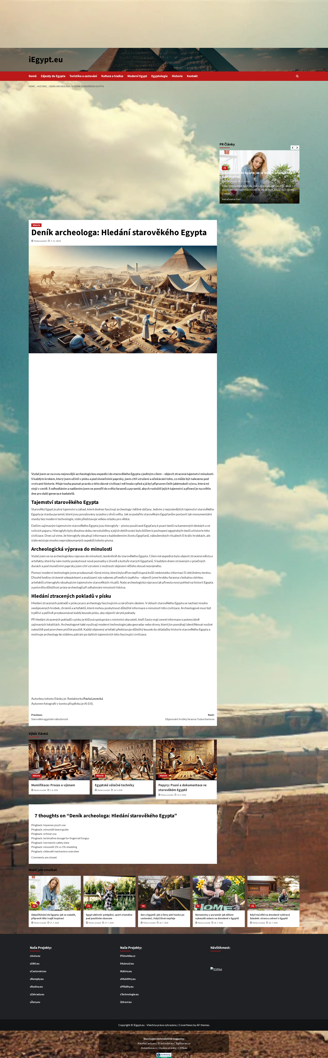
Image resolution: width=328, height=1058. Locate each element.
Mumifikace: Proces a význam (53, 785)
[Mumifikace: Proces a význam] (59, 760)
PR (225, 167)
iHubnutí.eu (127, 963)
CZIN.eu (182, 1047)
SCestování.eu (166, 1043)
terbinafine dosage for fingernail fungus (66, 838)
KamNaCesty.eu (147, 1043)
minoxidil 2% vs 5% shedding (60, 846)
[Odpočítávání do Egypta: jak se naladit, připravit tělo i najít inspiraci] (55, 893)
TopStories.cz (183, 1043)
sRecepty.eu (37, 978)
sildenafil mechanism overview (61, 851)
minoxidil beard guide (56, 829)
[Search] (297, 76)
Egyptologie (159, 76)
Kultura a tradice (112, 76)
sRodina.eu (36, 986)
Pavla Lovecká (40, 241)
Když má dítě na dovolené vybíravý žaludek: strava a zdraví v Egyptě (270, 916)
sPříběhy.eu (127, 986)
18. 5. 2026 (118, 790)
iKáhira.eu (126, 971)
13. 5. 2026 (181, 795)
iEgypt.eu (46, 59)
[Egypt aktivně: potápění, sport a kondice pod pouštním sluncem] (109, 893)
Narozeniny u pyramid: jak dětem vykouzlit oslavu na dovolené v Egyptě (217, 916)
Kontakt (192, 76)
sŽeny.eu (35, 1001)
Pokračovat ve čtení (231, 199)
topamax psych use (54, 825)
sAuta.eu (35, 955)
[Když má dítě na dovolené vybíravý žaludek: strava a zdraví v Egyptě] (273, 893)
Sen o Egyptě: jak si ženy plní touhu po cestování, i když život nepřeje (162, 916)
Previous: (49, 717)
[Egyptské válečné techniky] (122, 760)
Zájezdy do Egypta (53, 76)
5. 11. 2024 (56, 241)
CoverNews (186, 1025)
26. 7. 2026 (163, 922)
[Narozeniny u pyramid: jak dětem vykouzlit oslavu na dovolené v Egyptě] (219, 893)
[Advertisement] (164, 24)
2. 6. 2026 (54, 790)
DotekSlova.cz (149, 1047)
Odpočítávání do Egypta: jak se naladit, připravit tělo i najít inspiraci (53, 916)
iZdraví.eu (126, 1001)
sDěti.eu (34, 963)
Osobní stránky (168, 1047)
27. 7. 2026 (245, 181)
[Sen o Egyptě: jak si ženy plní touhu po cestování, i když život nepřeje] (164, 893)
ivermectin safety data (56, 842)
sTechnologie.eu (129, 994)
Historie (177, 76)
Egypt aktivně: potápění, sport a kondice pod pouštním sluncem (258, 175)
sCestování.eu (38, 971)
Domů (33, 76)
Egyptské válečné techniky (114, 785)
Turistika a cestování (83, 76)
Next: (189, 717)
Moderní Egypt (137, 76)
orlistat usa (49, 833)
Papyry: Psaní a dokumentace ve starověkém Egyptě (182, 787)
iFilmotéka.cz (127, 955)
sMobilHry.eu (128, 978)
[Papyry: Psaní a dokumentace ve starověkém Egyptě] (186, 760)
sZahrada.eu (37, 994)
